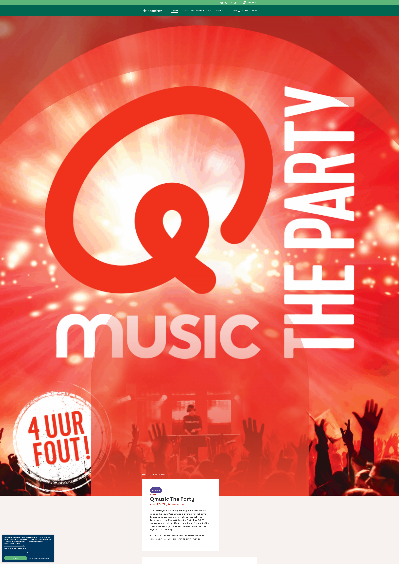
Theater (184, 11)
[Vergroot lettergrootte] (230, 2)
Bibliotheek (195, 11)
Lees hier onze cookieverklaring (14, 546)
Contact (254, 11)
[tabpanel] (199, 256)
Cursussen (207, 11)
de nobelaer (152, 10)
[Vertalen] (221, 2)
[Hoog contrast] (226, 2)
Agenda (174, 11)
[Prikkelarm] (235, 2)
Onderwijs (219, 11)
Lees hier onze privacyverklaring (15, 548)
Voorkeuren (28, 553)
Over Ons (245, 11)
